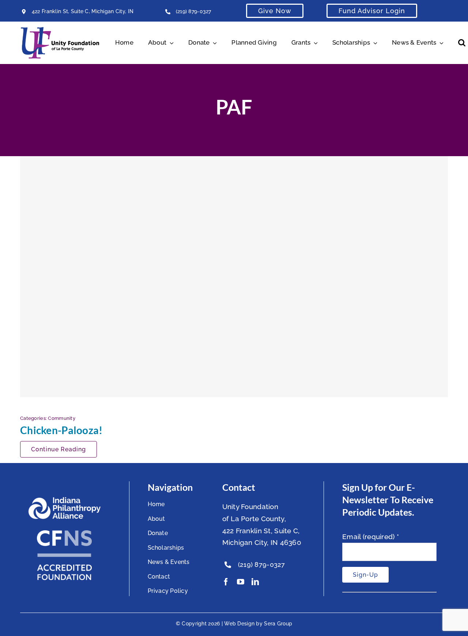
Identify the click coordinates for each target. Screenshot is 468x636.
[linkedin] (255, 582)
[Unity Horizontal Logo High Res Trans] (60, 30)
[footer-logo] (64, 500)
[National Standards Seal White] (64, 534)
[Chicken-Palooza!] (234, 276)
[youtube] (240, 582)
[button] (461, 42)
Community (61, 418)
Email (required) (370, 536)
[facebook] (226, 582)
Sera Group (278, 623)
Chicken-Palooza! (61, 430)
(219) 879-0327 (193, 11)
